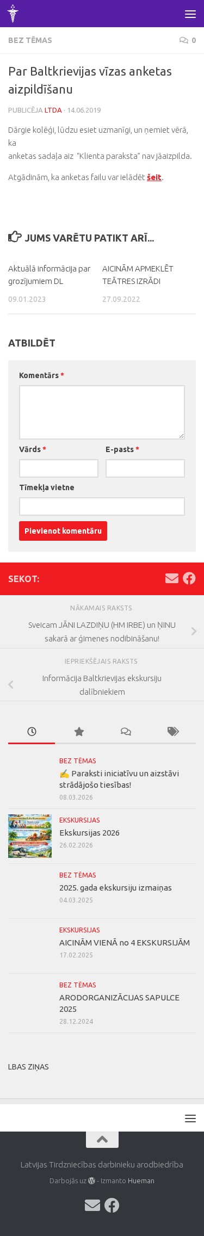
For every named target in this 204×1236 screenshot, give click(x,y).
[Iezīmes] (172, 732)
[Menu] (190, 13)
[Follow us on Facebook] (189, 578)
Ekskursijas (79, 820)
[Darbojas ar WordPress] (91, 1180)
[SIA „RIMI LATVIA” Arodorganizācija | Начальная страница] (14, 13)
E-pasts (122, 449)
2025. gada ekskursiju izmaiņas (115, 887)
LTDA (53, 110)
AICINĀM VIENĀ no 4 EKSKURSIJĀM (124, 942)
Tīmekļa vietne (47, 487)
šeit (154, 177)
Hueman (141, 1180)
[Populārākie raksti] (78, 732)
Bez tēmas (30, 40)
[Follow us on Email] (171, 578)
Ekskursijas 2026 (89, 832)
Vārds (32, 449)
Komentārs (41, 375)
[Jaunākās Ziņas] (31, 732)
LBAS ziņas (28, 1066)
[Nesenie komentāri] (125, 732)
